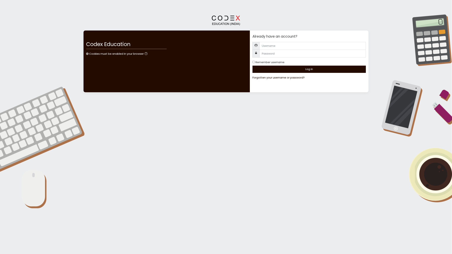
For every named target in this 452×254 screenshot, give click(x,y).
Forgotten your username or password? (278, 77)
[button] (146, 54)
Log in (309, 69)
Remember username (269, 62)
